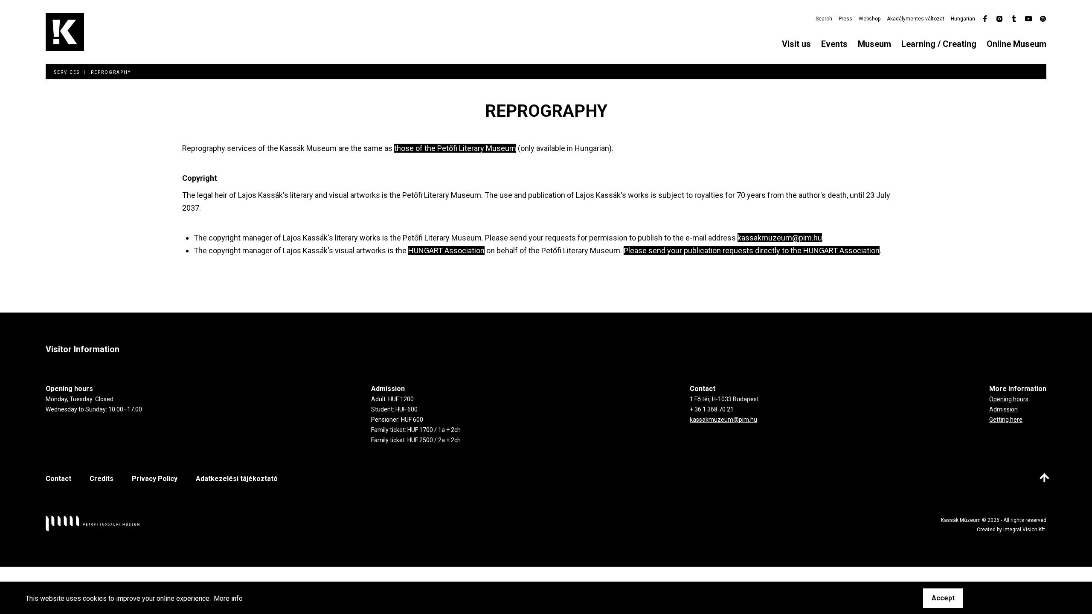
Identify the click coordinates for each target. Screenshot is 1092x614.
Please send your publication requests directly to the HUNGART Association (752, 250)
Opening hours (1008, 399)
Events (834, 44)
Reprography (111, 72)
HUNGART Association (446, 250)
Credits (101, 479)
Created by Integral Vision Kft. (1011, 530)
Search (824, 19)
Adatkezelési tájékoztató (237, 479)
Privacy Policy (154, 479)
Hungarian (963, 19)
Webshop (869, 19)
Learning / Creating (938, 44)
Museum (874, 44)
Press (845, 19)
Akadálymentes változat (915, 19)
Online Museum (1016, 44)
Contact (58, 479)
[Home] (65, 32)
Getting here (1005, 419)
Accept (943, 598)
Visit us (796, 44)
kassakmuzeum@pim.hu (780, 237)
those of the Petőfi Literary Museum (455, 148)
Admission (1003, 409)
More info (228, 599)
